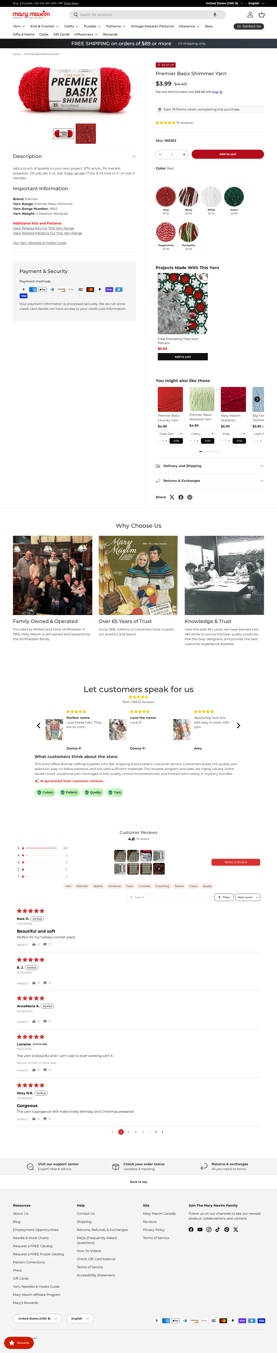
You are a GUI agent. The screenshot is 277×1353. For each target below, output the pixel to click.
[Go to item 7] (146, 869)
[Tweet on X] (171, 497)
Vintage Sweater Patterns (152, 26)
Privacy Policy (154, 1230)
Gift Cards (61, 34)
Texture (179, 886)
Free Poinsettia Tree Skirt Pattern (178, 341)
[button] (215, 14)
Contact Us (86, 1214)
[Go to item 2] (133, 856)
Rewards (110, 34)
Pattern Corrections (29, 1262)
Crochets (144, 886)
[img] (138, 697)
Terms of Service (90, 1267)
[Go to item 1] (120, 856)
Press (17, 1270)
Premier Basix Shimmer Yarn (42, 54)
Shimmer (82, 886)
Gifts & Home (23, 34)
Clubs (43, 34)
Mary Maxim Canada (159, 1214)
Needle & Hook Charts (31, 1238)
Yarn (16, 26)
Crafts (69, 26)
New (209, 26)
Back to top (138, 1182)
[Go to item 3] (146, 856)
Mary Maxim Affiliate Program (36, 1295)
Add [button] (176, 440)
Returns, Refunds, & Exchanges (102, 1230)
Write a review (235, 862)
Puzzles (90, 26)
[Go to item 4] (159, 856)
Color (130, 886)
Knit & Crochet (42, 26)
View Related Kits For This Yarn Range (43, 228)
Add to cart (227, 154)
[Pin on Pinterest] (189, 497)
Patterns (113, 26)
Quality (207, 886)
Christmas (114, 886)
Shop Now (71, 3)
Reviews (150, 1222)
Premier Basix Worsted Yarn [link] (200, 417)
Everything (162, 886)
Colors (193, 886)
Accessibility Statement (96, 1275)
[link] (170, 399)
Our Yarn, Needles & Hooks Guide (40, 243)
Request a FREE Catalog (33, 1246)
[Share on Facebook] (180, 497)
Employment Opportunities (35, 1230)
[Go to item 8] (159, 869)
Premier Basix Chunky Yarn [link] (169, 418)
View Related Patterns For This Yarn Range (47, 233)
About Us (20, 1214)
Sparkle (98, 886)
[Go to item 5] (120, 869)
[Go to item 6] (133, 869)
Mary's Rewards (25, 1303)
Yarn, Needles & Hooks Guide (36, 1287)
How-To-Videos (89, 1251)
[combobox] (147, 14)
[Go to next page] (163, 1132)
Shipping (84, 1222)
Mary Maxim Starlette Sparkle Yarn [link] (231, 418)
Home (17, 54)
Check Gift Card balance (96, 1259)
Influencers (83, 34)
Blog (16, 1222)
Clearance (187, 26)
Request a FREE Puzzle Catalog (38, 1254)
